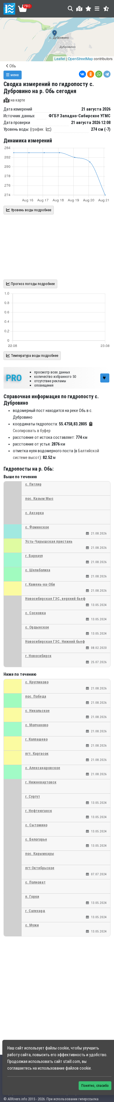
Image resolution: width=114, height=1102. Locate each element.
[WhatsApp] (98, 74)
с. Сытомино (36, 825)
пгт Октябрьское (39, 868)
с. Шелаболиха (37, 570)
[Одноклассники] (90, 74)
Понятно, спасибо (95, 1085)
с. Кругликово (37, 682)
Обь (12, 66)
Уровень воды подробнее (30, 210)
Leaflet (59, 58)
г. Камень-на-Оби (40, 584)
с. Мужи (32, 925)
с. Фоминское (37, 527)
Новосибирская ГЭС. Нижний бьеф (55, 641)
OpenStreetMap (80, 58)
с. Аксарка (34, 513)
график (37, 129)
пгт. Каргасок (37, 753)
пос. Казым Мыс (39, 498)
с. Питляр (33, 484)
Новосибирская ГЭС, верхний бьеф (55, 598)
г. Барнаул (34, 555)
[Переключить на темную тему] (106, 8)
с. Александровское (42, 768)
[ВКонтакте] (82, 74)
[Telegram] (106, 74)
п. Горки (32, 896)
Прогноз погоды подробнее (32, 284)
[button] (88, 8)
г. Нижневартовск (40, 782)
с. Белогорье (36, 839)
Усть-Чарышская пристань (48, 541)
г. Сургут (32, 796)
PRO (14, 377)
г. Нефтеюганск (38, 810)
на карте (18, 100)
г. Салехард (35, 911)
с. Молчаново (36, 725)
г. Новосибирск (38, 656)
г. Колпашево (36, 739)
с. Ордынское (37, 627)
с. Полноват (35, 882)
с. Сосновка (35, 613)
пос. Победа (35, 696)
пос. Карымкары (39, 853)
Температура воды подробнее (34, 355)
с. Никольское (37, 710)
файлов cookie (78, 1068)
